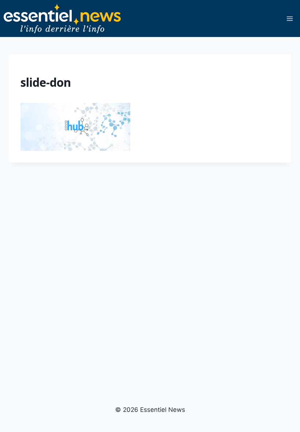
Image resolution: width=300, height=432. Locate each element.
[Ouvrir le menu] (289, 18)
